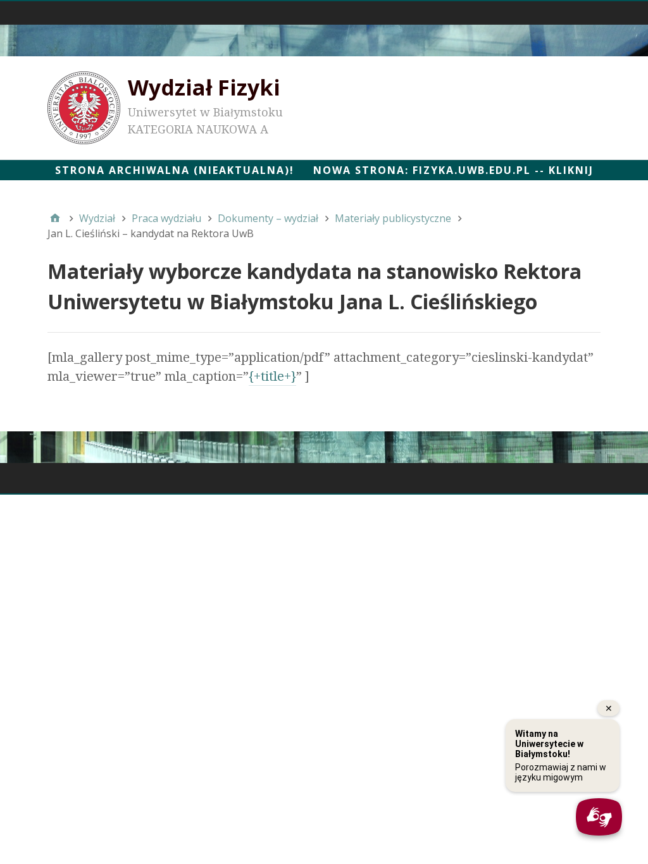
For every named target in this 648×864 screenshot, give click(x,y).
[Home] (55, 218)
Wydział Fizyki (204, 87)
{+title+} (272, 376)
